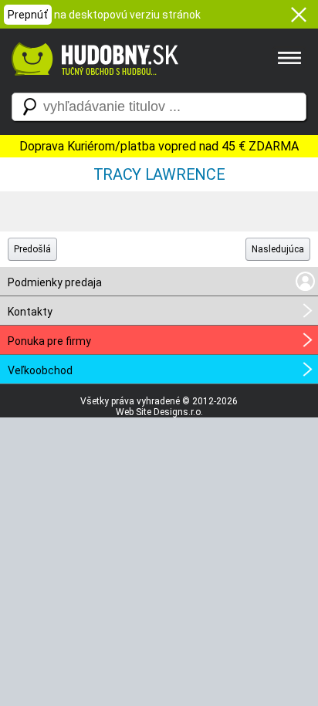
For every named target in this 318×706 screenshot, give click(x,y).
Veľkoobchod (40, 370)
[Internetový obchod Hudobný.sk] (92, 83)
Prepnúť (28, 14)
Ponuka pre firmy (49, 341)
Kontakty (30, 312)
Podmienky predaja (55, 282)
